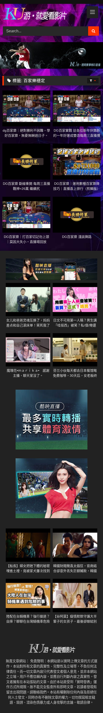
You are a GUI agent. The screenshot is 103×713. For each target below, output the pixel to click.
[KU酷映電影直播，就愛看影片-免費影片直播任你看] (42, 14)
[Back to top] (88, 698)
